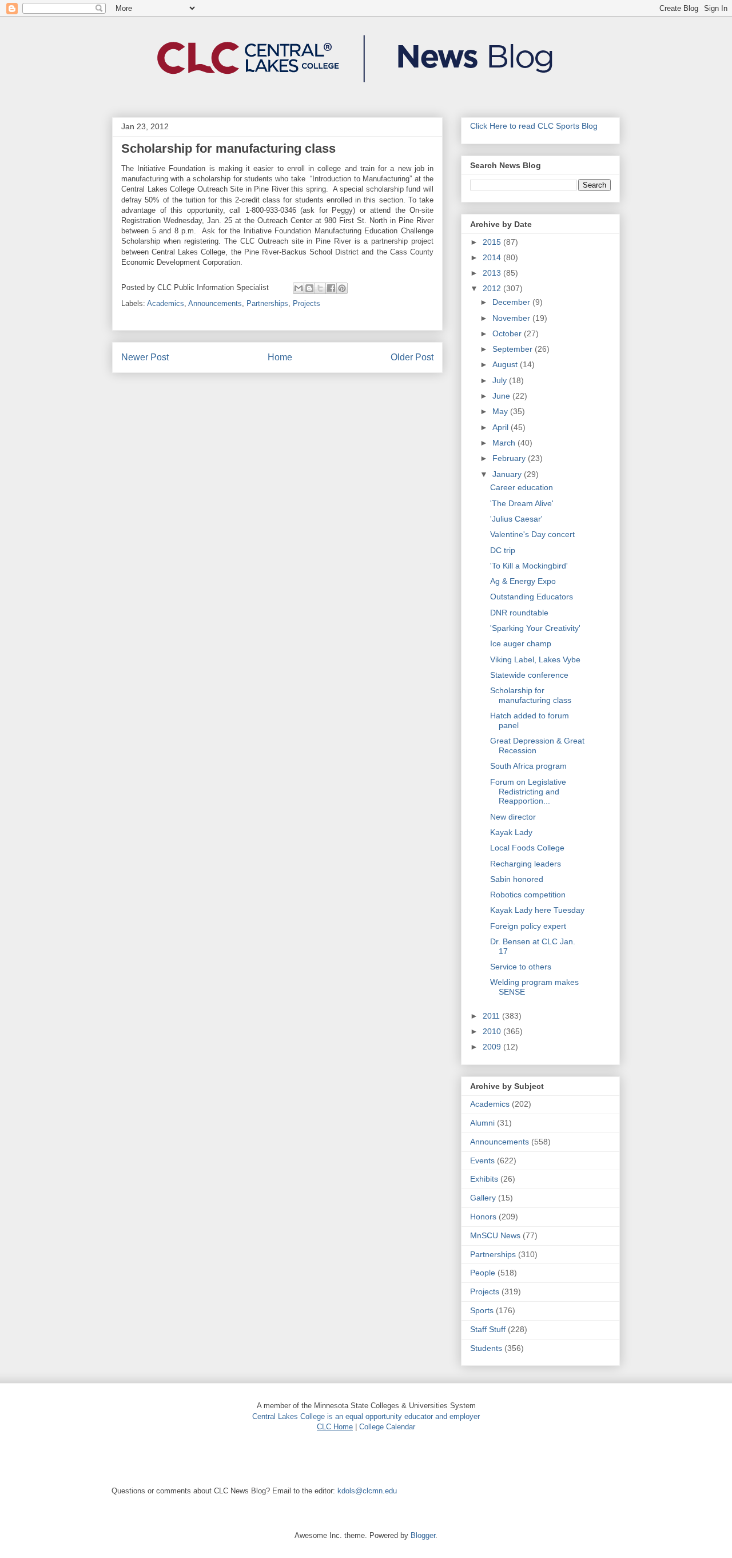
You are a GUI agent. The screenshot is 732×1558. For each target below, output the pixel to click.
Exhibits (484, 1178)
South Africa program (528, 765)
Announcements (215, 303)
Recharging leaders (525, 863)
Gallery (483, 1197)
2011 (492, 1015)
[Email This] (298, 288)
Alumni (482, 1122)
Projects (306, 303)
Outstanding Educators (531, 596)
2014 (493, 257)
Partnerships (267, 303)
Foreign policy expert (528, 926)
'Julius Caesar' (516, 518)
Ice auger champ (520, 643)
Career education (521, 487)
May (501, 411)
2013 (493, 272)
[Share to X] (320, 288)
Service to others (520, 966)
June (502, 395)
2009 (493, 1046)
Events (482, 1160)
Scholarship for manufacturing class (530, 695)
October (508, 333)
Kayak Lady (511, 832)
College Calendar (387, 1426)
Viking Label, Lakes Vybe (535, 659)
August (506, 364)
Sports (482, 1310)
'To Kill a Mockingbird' (529, 565)
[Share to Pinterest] (342, 288)
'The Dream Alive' (522, 503)
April (501, 427)
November (512, 318)
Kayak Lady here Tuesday (537, 910)
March (505, 442)
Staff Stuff (488, 1329)
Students (486, 1348)
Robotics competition (528, 894)
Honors (483, 1216)
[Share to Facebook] (331, 288)
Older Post (412, 357)
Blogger (423, 1535)
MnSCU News (495, 1235)
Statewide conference (529, 674)
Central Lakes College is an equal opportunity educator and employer (366, 1416)
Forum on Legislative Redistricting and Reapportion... (528, 791)
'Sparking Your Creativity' (535, 628)
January (508, 474)
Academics (165, 303)
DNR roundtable (519, 612)
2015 (493, 242)
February (510, 458)
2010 (493, 1031)
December (512, 302)
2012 (493, 288)
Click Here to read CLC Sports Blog (534, 125)
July (500, 380)
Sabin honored (516, 879)
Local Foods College (527, 847)
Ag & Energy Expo (523, 581)
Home (280, 357)
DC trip (502, 550)
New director (513, 816)
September (513, 348)
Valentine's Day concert (532, 534)
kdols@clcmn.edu (367, 1491)
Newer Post (145, 357)
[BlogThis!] (309, 288)
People (482, 1272)
